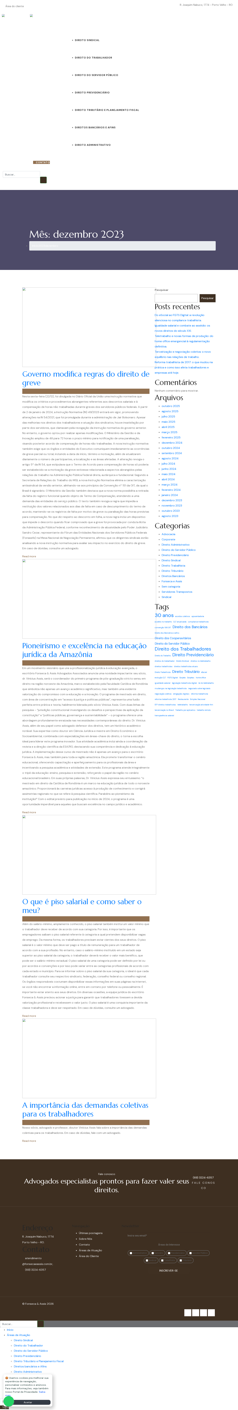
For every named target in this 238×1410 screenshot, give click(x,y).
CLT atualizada (179, 621)
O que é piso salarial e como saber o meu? (82, 906)
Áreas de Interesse (169, 1244)
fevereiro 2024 (171, 490)
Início (63, 22)
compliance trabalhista (198, 621)
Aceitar (28, 1402)
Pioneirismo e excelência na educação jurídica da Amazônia (84, 650)
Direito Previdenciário (92, 92)
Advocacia (168, 534)
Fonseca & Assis (34, 391)
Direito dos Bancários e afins (167, 633)
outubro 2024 (171, 448)
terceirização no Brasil (164, 710)
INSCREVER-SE (168, 1270)
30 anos (164, 615)
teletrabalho (183, 704)
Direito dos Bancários (190, 627)
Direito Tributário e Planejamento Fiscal (107, 110)
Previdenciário (177, 1253)
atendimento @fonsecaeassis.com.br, (37, 1261)
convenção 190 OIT (163, 627)
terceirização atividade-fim (201, 704)
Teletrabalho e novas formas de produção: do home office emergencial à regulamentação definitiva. (184, 341)
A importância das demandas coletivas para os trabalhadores (85, 1110)
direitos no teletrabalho (200, 661)
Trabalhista (169, 1260)
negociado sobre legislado (199, 688)
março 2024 (170, 484)
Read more (29, 556)
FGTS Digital (172, 677)
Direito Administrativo (93, 144)
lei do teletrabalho (206, 683)
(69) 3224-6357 (20, 162)
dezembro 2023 (172, 500)
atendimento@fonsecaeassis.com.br (157, 5)
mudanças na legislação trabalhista (171, 688)
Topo (5, 1407)
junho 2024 (169, 469)
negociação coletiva (163, 694)
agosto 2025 (170, 411)
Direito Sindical (87, 40)
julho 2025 (168, 416)
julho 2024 (168, 463)
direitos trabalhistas (163, 666)
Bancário (158, 1253)
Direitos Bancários (173, 576)
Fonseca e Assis (172, 581)
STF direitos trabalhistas (165, 704)
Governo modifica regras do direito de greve (85, 378)
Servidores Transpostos (177, 592)
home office (201, 677)
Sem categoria (171, 586)
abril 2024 (168, 479)
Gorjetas (190, 677)
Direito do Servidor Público (96, 75)
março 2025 (169, 432)
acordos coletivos (182, 616)
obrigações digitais (181, 694)
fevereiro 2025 (171, 437)
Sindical (166, 597)
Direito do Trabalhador (93, 57)
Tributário (186, 1260)
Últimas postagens (91, 1233)
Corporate (168, 539)
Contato (169, 22)
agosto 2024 (170, 458)
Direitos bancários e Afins (95, 127)
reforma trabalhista (199, 694)
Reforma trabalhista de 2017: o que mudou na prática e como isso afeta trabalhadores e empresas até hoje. (184, 367)
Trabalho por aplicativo (185, 710)
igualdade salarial (162, 683)
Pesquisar (161, 290)
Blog (143, 22)
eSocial (204, 672)
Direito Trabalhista (173, 565)
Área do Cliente (89, 1256)
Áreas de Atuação (81, 22)
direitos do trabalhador (165, 661)
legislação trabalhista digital (184, 683)
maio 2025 (168, 422)
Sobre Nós (154, 22)
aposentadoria (198, 616)
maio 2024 (168, 474)
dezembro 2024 (172, 443)
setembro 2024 (172, 453)
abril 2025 (168, 427)
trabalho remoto (204, 710)
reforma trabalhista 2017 (165, 699)
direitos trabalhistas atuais (186, 666)
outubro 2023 (171, 511)
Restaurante (183, 699)
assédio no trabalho (163, 621)
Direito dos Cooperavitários (173, 638)
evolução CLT (160, 677)
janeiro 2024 (170, 495)
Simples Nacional (197, 699)
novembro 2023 (172, 505)
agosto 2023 (170, 516)
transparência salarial (164, 715)
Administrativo (139, 1253)
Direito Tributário (172, 571)
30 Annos (185, 22)
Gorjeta (182, 677)
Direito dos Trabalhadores (183, 649)
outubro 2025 (171, 406)
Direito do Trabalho (163, 655)
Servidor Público (200, 1253)
